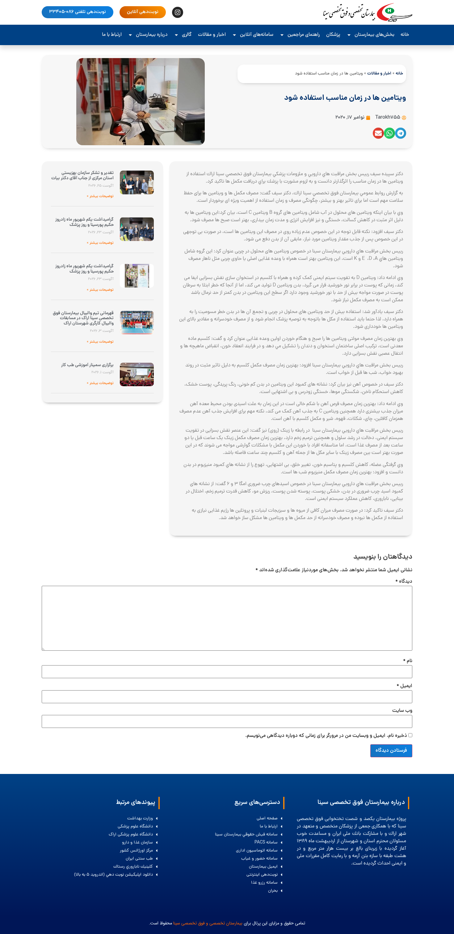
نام (407, 661)
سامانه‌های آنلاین (256, 35)
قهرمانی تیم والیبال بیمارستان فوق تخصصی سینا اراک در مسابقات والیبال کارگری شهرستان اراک (83, 318)
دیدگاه (403, 581)
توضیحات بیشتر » (100, 196)
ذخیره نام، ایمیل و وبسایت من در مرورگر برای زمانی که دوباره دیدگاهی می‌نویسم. (326, 735)
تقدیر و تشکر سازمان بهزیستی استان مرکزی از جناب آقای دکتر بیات (82, 176)
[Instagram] (177, 12)
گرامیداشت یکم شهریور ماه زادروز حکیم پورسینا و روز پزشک (84, 222)
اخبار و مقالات (212, 35)
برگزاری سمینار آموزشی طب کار (87, 365)
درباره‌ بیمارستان (152, 35)
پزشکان (333, 35)
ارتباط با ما (112, 35)
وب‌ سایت (402, 710)
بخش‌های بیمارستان (374, 35)
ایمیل (404, 686)
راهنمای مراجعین (304, 35)
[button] (400, 133)
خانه (405, 35)
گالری (187, 35)
